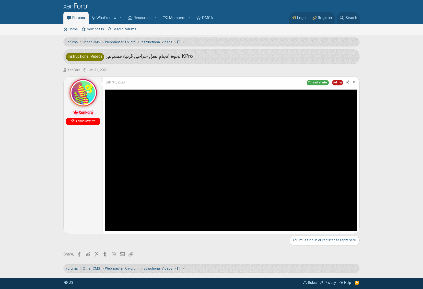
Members (177, 18)
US (70, 282)
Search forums (124, 29)
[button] (120, 18)
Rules (312, 283)
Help (347, 283)
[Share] (348, 82)
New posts (95, 29)
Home (73, 29)
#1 (355, 82)
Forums (78, 18)
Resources (142, 18)
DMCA (207, 18)
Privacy (330, 283)
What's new (106, 18)
